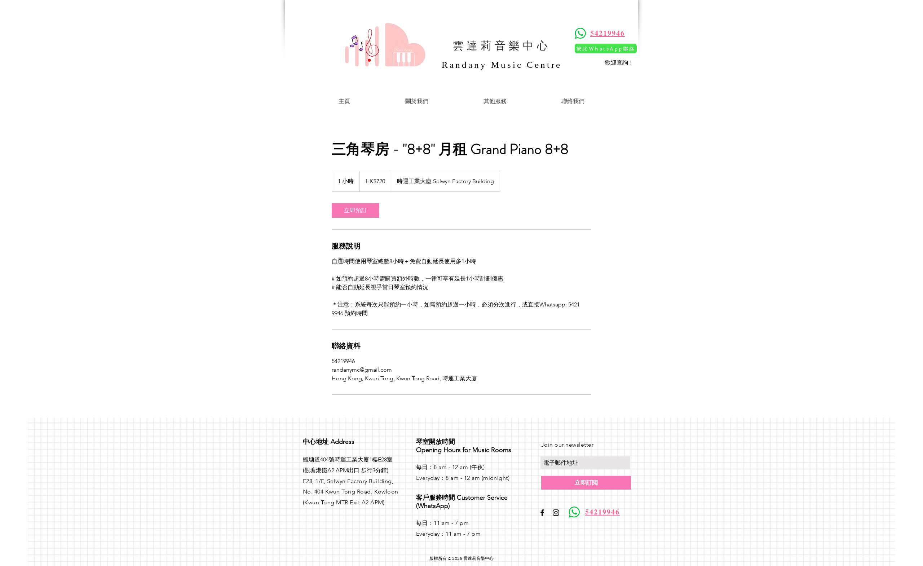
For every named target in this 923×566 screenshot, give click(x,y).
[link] (355, 210)
